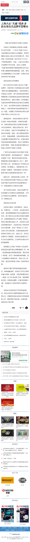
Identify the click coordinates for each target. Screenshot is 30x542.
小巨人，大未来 (7, 338)
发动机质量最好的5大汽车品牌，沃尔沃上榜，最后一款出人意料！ (16, 320)
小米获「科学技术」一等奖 (9, 458)
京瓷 (3, 12)
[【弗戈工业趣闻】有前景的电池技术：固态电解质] (7, 433)
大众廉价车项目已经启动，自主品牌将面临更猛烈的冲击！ (16, 329)
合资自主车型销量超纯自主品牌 (11, 316)
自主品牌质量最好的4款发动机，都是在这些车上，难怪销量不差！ (16, 335)
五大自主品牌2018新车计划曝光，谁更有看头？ (15, 326)
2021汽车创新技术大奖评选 (9, 370)
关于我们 (9, 527)
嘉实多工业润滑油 (16, 9)
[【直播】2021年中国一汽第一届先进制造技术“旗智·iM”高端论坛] (7, 402)
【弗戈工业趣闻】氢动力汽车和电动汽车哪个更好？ (7, 426)
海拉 (22, 9)
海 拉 (22, 485)
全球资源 (26, 527)
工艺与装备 (22, 524)
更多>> (2, 380)
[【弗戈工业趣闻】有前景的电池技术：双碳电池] (22, 420)
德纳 (10, 9)
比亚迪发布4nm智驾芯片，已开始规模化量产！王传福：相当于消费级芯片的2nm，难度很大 (15, 449)
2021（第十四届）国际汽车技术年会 (11, 364)
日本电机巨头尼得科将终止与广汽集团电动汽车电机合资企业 (15, 467)
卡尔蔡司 (7, 12)
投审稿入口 (5, 5)
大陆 (7, 9)
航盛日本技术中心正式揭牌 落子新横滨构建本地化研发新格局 (15, 462)
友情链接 (7, 530)
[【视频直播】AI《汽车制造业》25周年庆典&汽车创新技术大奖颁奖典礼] (7, 387)
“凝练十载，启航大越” (9, 341)
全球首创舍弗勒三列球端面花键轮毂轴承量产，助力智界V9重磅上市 (15, 454)
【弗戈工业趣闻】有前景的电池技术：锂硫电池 (22, 439)
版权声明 (4, 527)
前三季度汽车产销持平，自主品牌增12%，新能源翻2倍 (16, 323)
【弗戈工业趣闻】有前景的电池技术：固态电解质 (7, 439)
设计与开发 (7, 523)
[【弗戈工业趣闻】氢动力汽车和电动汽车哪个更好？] (7, 420)
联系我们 (15, 527)
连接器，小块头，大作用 (10, 332)
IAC (25, 9)
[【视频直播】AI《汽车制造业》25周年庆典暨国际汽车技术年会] (22, 387)
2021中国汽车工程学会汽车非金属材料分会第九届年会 (15, 367)
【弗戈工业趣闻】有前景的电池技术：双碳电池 (22, 426)
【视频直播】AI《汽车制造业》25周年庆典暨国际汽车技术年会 (22, 394)
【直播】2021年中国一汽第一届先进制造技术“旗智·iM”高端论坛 (7, 408)
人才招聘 (20, 527)
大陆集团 (7, 485)
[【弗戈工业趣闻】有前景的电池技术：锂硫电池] (22, 433)
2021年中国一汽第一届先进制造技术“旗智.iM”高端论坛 (16, 376)
